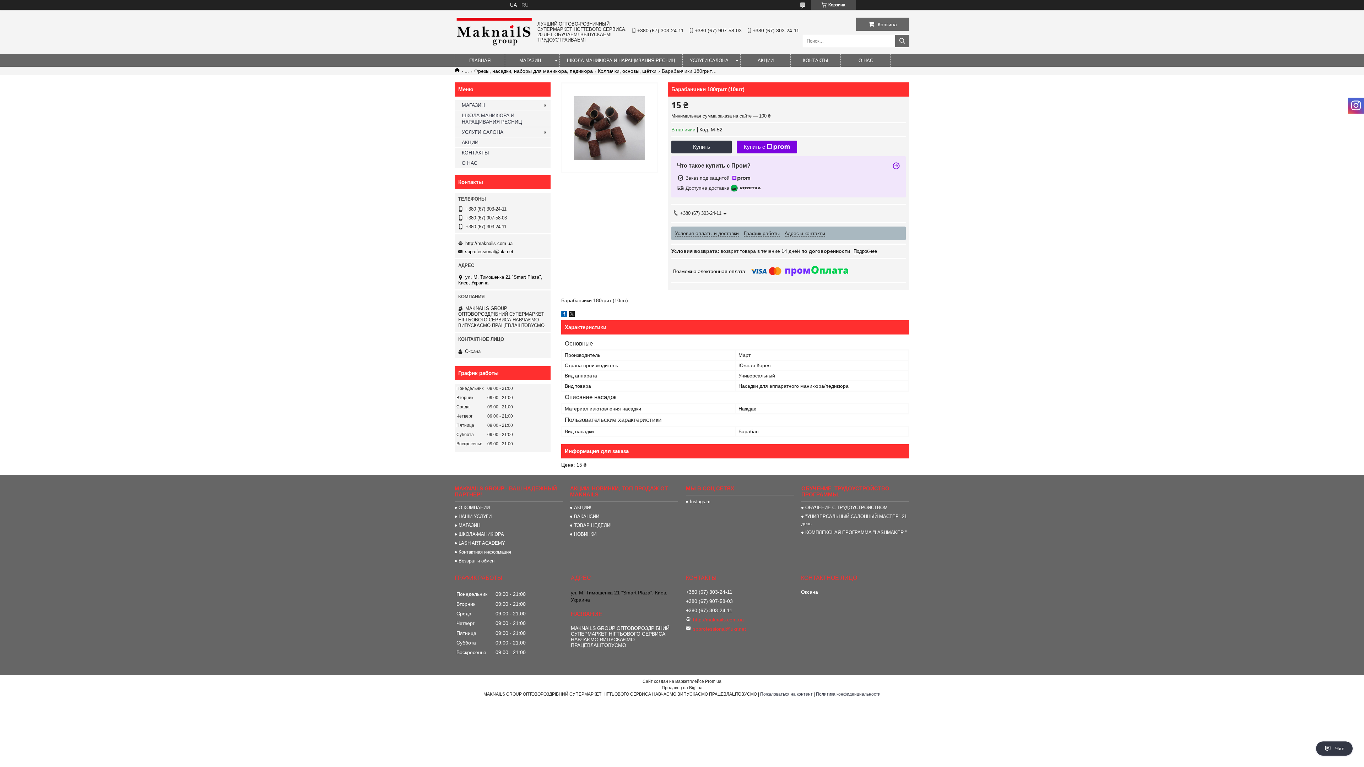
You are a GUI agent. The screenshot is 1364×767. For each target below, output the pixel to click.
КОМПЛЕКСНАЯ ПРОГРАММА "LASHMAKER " (856, 532)
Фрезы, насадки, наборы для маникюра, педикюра (533, 71)
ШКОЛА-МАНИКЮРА (481, 534)
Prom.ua (713, 681)
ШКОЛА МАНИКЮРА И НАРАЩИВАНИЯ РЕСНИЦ (621, 60)
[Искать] (902, 41)
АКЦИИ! (582, 507)
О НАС (866, 60)
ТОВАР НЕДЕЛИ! (593, 525)
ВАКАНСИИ (586, 516)
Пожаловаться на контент (786, 694)
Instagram (700, 501)
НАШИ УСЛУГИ (475, 516)
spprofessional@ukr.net (489, 251)
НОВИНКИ (585, 534)
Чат (1339, 748)
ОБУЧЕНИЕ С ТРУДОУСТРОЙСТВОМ (846, 507)
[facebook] (564, 315)
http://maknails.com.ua (489, 243)
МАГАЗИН (530, 60)
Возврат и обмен (476, 561)
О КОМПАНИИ (474, 507)
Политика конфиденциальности (848, 694)
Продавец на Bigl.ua (682, 687)
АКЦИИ (766, 60)
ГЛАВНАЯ (480, 60)
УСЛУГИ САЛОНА (709, 60)
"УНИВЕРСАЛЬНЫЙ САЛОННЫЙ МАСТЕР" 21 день (854, 520)
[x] (572, 315)
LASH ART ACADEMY (482, 543)
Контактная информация (485, 552)
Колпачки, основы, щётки (627, 71)
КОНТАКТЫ (815, 60)
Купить (701, 147)
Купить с (754, 147)
